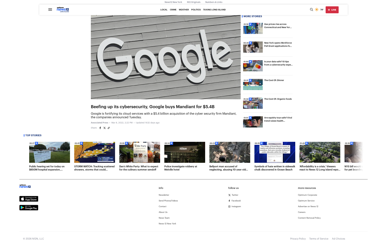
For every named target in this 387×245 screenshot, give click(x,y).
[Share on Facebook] (100, 128)
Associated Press (99, 123)
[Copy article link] (108, 128)
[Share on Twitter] (104, 128)
